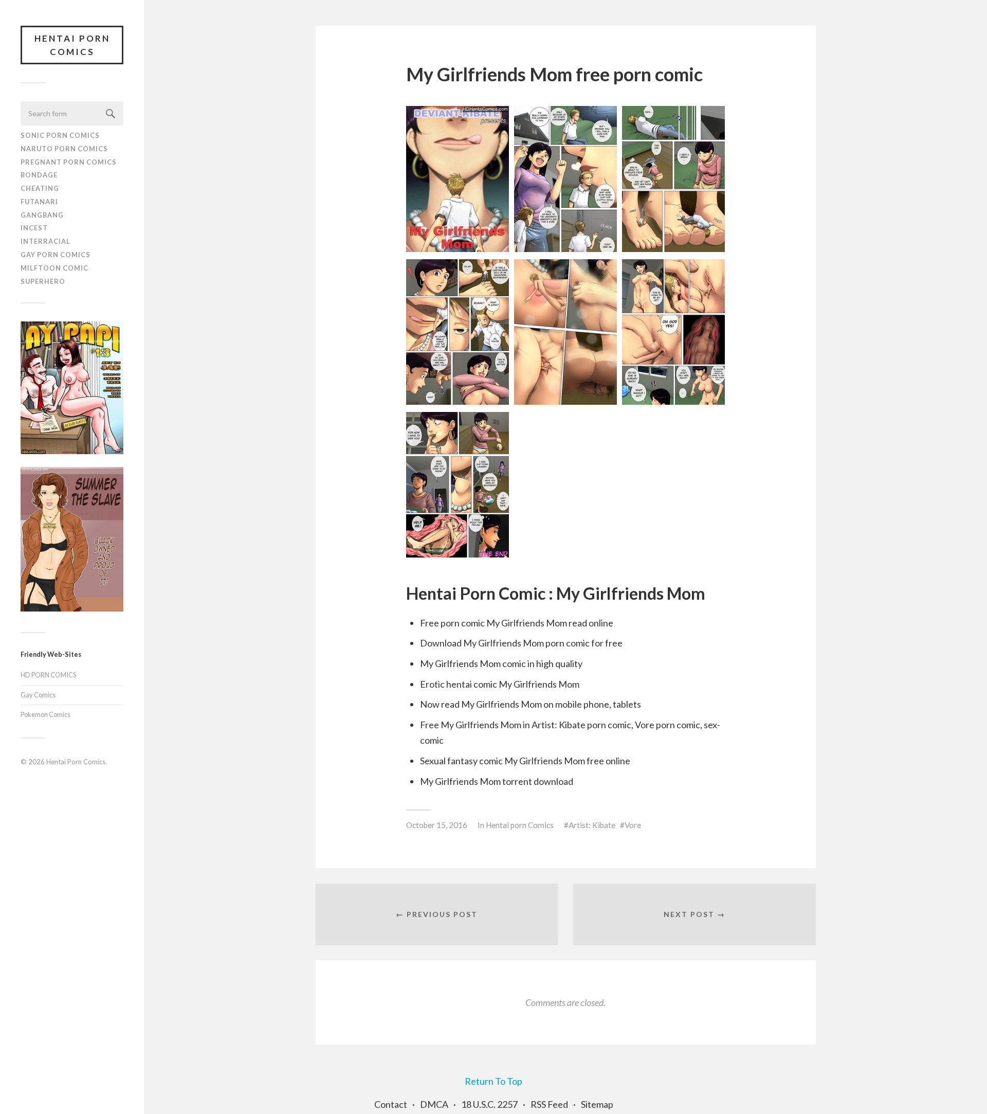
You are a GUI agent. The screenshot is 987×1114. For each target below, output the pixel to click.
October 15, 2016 (436, 825)
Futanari (39, 201)
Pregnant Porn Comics (69, 162)
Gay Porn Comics (55, 254)
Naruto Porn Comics (64, 149)
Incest (34, 228)
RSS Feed (549, 1104)
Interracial (45, 241)
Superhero (43, 281)
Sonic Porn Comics (60, 135)
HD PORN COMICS (48, 675)
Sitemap (597, 1104)
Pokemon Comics (45, 714)
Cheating (40, 188)
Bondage (39, 175)
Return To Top (493, 1081)
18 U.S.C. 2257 (489, 1104)
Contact (390, 1104)
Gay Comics (38, 695)
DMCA (434, 1104)
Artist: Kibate (592, 825)
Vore (633, 825)
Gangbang (42, 215)
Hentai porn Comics (520, 825)
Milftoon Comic (54, 268)
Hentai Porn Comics (72, 45)
